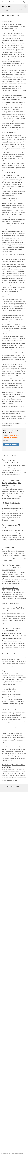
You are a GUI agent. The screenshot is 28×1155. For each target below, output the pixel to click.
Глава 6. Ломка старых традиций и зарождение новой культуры (11, 482)
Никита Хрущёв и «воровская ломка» (10, 690)
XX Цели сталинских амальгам (10, 1153)
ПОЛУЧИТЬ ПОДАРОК (10, 444)
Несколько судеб (9, 547)
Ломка (4, 671)
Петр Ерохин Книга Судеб (12, 747)
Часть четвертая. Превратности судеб (10, 461)
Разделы (16, 786)
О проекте (10, 786)
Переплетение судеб (10, 709)
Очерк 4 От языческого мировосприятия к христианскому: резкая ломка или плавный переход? (14, 631)
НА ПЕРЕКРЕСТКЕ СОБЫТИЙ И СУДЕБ (10, 588)
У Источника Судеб (10, 653)
